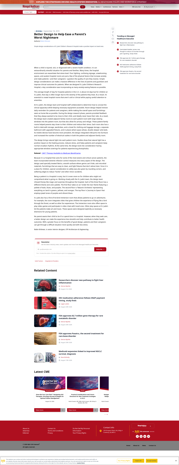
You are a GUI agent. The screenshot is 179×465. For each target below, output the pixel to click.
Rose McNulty (65, 357)
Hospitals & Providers (52, 261)
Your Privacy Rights (79, 433)
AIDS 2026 (48, 12)
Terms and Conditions (55, 431)
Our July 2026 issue (104, 12)
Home (128, 445)
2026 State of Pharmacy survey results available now (76, 12)
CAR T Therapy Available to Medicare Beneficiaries (61, 153)
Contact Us (51, 428)
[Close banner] (176, 2)
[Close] (176, 461)
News (92, 7)
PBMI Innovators (57, 12)
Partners (115, 7)
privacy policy (71, 253)
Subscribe (99, 249)
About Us (26, 428)
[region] (89, 461)
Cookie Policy (81, 463)
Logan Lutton (65, 304)
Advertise (26, 431)
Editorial (26, 433)
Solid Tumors (39, 261)
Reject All (138, 460)
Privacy (50, 433)
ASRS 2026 (94, 12)
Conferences (107, 7)
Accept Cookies (151, 460)
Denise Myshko (65, 286)
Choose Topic (28, 12)
